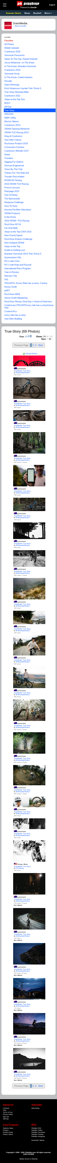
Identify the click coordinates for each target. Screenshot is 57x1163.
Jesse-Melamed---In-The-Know (19, 62)
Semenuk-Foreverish (14, 55)
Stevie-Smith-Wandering (15, 298)
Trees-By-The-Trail (13, 169)
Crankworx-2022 (12, 95)
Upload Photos (31, 354)
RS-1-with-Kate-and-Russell (17, 264)
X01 (6, 279)
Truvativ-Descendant (14, 176)
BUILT (7, 103)
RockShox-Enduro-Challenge (18, 239)
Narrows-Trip (10, 276)
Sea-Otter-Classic (13, 140)
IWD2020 (8, 114)
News (27, 13)
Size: (43, 339)
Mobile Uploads (11, 48)
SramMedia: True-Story (22, 371)
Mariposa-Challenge (14, 202)
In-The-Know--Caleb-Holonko (18, 77)
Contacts (6, 1108)
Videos (10, 1134)
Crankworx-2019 (12, 125)
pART (7, 290)
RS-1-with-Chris (12, 261)
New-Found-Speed (13, 235)
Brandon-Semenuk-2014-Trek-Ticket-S (22, 253)
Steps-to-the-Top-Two (14, 99)
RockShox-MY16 (12, 224)
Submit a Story (8, 1128)
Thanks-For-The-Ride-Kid (16, 173)
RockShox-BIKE (12, 294)
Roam (7, 154)
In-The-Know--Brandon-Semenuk (20, 66)
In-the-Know (10, 217)
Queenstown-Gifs (12, 257)
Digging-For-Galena (13, 162)
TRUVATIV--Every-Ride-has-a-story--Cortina (25, 283)
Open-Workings (11, 84)
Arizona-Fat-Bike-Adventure (17, 209)
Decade (8, 81)
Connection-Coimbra (14, 147)
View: (21, 337)
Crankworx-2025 (12, 51)
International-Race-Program (17, 268)
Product (5, 1130)
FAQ (4, 1110)
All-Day (7, 106)
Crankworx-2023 (12, 70)
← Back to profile (19, 26)
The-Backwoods (12, 198)
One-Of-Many (11, 195)
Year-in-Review (11, 272)
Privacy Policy (8, 1114)
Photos (5, 1134)
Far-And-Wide (11, 228)
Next (40, 345)
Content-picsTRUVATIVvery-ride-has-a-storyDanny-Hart (29, 306)
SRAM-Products (12, 213)
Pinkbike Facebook (38, 1132)
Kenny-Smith (10, 287)
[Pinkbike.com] (28, 3)
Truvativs (8, 158)
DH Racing (20, 868)
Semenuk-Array (12, 73)
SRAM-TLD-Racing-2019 (16, 132)
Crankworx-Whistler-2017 (16, 151)
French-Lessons (12, 187)
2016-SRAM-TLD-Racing (16, 184)
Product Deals (8, 1132)
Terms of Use (8, 1112)
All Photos (9, 44)
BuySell (37, 13)
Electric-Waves (11, 121)
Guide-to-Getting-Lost (14, 250)
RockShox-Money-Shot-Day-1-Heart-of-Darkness (28, 301)
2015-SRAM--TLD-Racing (16, 220)
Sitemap (6, 1119)
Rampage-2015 (11, 191)
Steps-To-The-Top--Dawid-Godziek (21, 59)
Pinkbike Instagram (38, 1136)
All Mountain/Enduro (23, 372)
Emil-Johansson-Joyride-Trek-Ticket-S (22, 88)
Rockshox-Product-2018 (16, 143)
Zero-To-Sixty (10, 206)
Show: (39, 336)
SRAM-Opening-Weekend (16, 128)
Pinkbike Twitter (37, 1130)
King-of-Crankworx (13, 136)
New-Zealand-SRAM (14, 242)
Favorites (8, 40)
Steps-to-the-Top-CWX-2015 (17, 231)
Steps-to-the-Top (12, 246)
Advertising (35, 1108)
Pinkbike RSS (36, 1128)
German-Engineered (14, 165)
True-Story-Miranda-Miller (16, 92)
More (47, 13)
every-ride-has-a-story (15, 315)
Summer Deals (14, 13)
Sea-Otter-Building (13, 318)
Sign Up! (6, 1117)
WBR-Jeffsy (10, 117)
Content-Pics (10, 311)
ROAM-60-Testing (13, 180)
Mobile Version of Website (28, 1159)
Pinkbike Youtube (37, 1134)
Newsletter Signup (37, 1140)
